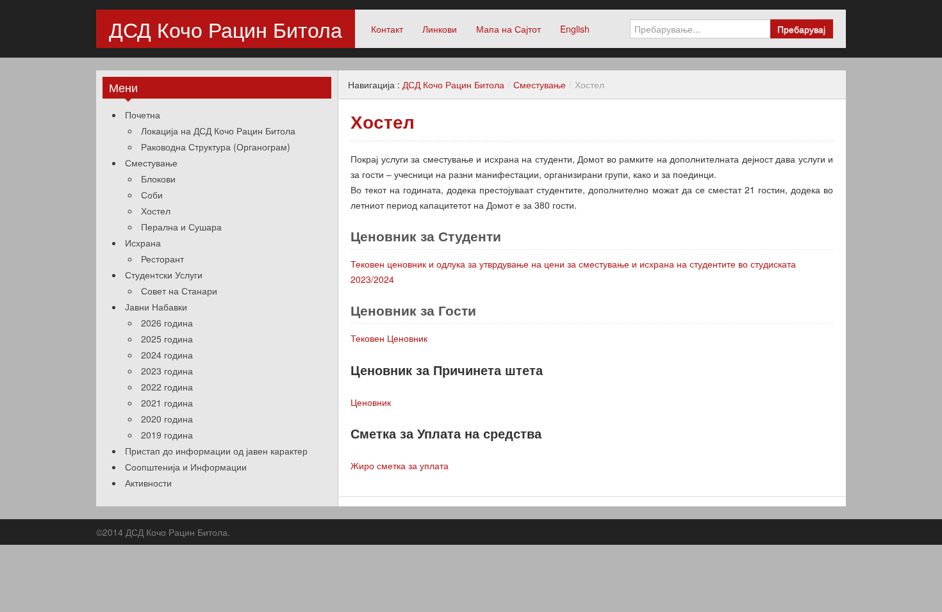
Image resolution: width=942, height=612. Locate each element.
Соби (152, 194)
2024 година (167, 354)
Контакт (387, 28)
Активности (148, 482)
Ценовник (371, 402)
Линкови (439, 28)
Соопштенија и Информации (186, 466)
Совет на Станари (179, 290)
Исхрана (143, 242)
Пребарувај (801, 28)
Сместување (151, 162)
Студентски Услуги (163, 274)
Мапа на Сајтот (508, 28)
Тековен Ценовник (389, 338)
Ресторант (162, 258)
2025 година (167, 338)
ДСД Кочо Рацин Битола (225, 29)
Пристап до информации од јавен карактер (216, 450)
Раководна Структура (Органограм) (215, 146)
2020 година (167, 418)
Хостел (155, 210)
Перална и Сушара (181, 226)
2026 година (167, 322)
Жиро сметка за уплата (400, 465)
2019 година (167, 434)
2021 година (167, 402)
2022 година (167, 386)
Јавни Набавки (156, 306)
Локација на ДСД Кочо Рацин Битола (218, 130)
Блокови (158, 178)
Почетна (142, 114)
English (575, 28)
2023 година (167, 370)
